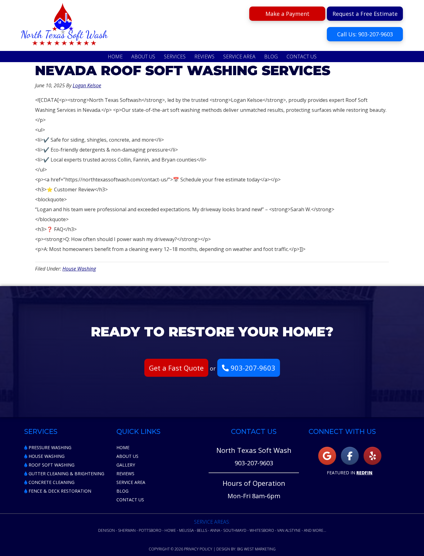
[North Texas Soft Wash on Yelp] (372, 456)
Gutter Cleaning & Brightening (65, 473)
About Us (127, 456)
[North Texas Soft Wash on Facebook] (350, 456)
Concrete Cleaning (50, 482)
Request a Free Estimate (365, 13)
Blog (122, 491)
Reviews (125, 473)
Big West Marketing (256, 549)
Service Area (130, 482)
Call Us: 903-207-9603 (365, 34)
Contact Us (130, 500)
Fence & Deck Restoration (59, 491)
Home (122, 447)
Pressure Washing (49, 447)
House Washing (79, 268)
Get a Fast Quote (176, 367)
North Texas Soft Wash (64, 26)
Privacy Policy (198, 549)
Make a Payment (287, 13)
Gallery (125, 465)
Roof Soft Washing (50, 465)
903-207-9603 (252, 367)
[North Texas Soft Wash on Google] (327, 456)
